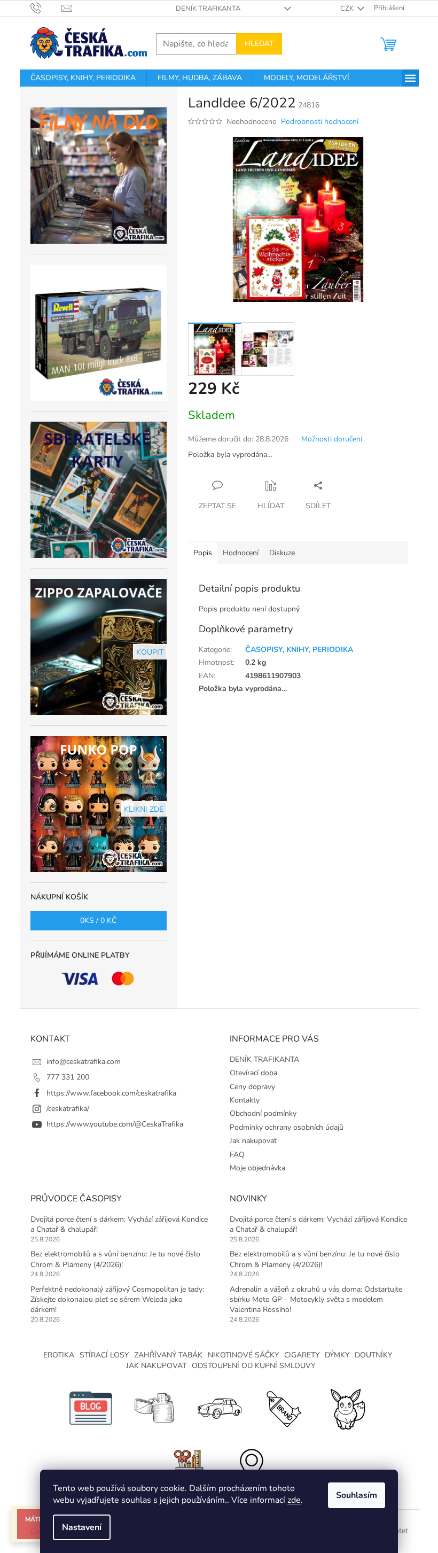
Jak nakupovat (253, 1141)
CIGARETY (301, 1355)
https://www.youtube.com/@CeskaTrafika (114, 1124)
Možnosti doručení (331, 439)
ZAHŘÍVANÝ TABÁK (168, 1355)
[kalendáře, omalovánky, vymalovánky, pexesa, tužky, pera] (187, 1466)
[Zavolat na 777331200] (46, 8)
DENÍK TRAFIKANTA (208, 8)
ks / (98, 920)
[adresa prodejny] (251, 1466)
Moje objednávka (257, 1168)
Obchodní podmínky (263, 1113)
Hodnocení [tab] (241, 553)
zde (294, 1500)
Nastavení (81, 1527)
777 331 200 (67, 1077)
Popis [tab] (202, 553)
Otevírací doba (253, 1073)
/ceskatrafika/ (67, 1109)
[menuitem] (83, 78)
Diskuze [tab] (282, 553)
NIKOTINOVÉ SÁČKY (243, 1355)
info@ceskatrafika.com (83, 1062)
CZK (347, 8)
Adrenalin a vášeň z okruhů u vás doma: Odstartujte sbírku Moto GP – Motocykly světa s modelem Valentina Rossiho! (316, 1299)
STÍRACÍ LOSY (104, 1355)
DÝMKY (337, 1355)
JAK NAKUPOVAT (156, 1366)
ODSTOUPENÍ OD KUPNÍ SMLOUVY (253, 1366)
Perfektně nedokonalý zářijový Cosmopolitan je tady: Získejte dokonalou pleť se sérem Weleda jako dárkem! (117, 1299)
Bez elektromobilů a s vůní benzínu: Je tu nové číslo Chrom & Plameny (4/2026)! (115, 1259)
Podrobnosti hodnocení (319, 122)
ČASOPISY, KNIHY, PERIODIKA (299, 650)
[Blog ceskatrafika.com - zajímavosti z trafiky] (91, 1407)
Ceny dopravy (252, 1087)
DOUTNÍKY (373, 1355)
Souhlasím (356, 1495)
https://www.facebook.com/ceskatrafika (111, 1093)
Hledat (259, 43)
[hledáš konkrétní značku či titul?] (283, 1407)
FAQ (237, 1155)
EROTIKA (58, 1355)
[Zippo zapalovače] (155, 1407)
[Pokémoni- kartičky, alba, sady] (347, 1407)
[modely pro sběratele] (219, 1407)
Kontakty (245, 1100)
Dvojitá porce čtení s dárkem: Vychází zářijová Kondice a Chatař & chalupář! (119, 1224)
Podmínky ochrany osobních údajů (286, 1127)
